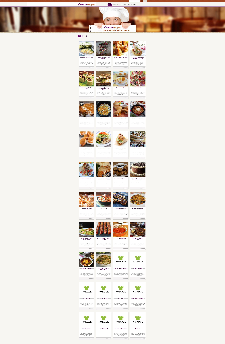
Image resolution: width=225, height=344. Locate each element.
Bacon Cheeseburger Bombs (120, 117)
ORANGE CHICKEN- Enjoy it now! (120, 57)
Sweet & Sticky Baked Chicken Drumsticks (104, 58)
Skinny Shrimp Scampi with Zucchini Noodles (86, 239)
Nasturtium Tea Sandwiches (137, 298)
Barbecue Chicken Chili (86, 268)
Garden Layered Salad (86, 328)
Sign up (99, 30)
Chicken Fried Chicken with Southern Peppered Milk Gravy (104, 178)
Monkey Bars (138, 328)
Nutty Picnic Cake (86, 298)
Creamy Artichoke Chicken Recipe (86, 57)
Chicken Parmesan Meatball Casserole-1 (86, 209)
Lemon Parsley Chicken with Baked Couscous (103, 269)
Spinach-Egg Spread (104, 328)
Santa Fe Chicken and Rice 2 (137, 208)
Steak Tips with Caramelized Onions (137, 239)
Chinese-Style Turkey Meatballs (120, 178)
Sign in (79, 1)
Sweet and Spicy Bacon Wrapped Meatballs (103, 239)
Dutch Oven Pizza (103, 117)
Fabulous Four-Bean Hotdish (121, 328)
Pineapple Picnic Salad (137, 268)
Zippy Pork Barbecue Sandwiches (120, 268)
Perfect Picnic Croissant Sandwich (121, 148)
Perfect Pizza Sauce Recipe (120, 238)
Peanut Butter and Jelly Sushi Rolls (86, 88)
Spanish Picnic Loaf (104, 298)
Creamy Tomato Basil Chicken (86, 178)
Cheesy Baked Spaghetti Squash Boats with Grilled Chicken (137, 58)
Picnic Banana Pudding (120, 87)
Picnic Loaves (120, 298)
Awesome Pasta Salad (138, 87)
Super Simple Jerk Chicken (121, 208)
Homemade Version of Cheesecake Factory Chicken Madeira (103, 88)
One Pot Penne (104, 208)
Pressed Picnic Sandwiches (86, 117)
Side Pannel (80, 36)
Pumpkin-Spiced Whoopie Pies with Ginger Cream (86, 148)
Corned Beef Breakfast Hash (137, 117)
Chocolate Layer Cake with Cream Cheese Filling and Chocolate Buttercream (138, 179)
